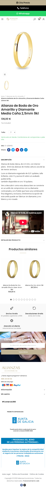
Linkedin (21, 150)
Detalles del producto (10, 240)
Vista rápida (17, 259)
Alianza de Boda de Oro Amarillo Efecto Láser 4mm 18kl (12, 287)
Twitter (13, 150)
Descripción (6, 160)
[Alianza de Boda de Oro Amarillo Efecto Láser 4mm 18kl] (11, 269)
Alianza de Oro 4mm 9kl (34, 285)
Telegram (26, 150)
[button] (23, 2)
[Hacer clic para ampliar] (5, 74)
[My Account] (43, 19)
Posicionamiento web (31, 481)
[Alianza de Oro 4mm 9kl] (34, 269)
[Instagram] (24, 485)
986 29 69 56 (6, 379)
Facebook (8, 150)
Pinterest (17, 150)
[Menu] (2, 19)
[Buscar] (34, 19)
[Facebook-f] (21, 485)
